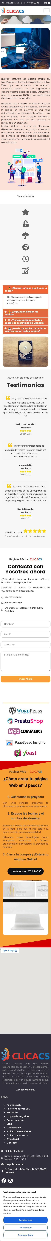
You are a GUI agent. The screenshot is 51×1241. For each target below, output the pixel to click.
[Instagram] (10, 1180)
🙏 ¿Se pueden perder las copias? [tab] (21, 313)
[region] (25, 1214)
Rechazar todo (25, 1235)
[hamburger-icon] (47, 10)
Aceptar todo (25, 1220)
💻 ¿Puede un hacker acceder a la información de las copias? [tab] (25, 330)
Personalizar (25, 1227)
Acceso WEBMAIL (25, 1089)
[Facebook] (3, 1180)
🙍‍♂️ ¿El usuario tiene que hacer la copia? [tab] (25, 289)
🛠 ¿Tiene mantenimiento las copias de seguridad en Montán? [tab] (24, 321)
